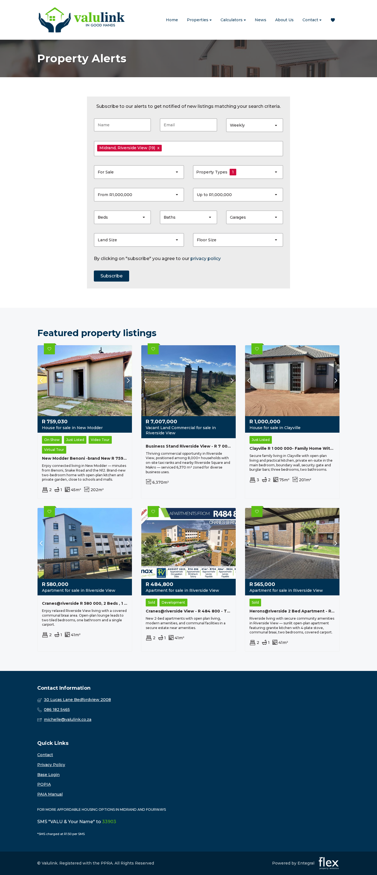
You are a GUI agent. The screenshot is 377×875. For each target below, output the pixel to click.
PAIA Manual (50, 794)
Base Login (48, 774)
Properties (198, 19)
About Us (284, 19)
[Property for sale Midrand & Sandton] (81, 19)
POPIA (44, 784)
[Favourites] (333, 20)
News (260, 19)
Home (172, 19)
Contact (310, 19)
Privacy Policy (51, 764)
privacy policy (205, 258)
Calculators (232, 19)
